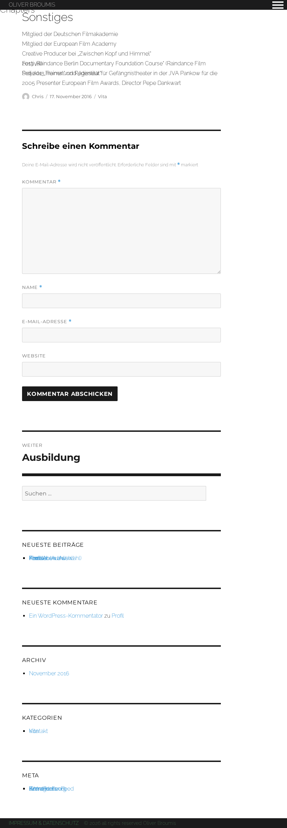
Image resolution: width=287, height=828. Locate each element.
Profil (118, 615)
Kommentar (41, 182)
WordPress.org (47, 788)
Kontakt (38, 731)
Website (34, 355)
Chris (37, 96)
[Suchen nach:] (114, 493)
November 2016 (49, 673)
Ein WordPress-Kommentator (66, 615)
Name (32, 287)
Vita (102, 96)
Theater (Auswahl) (51, 558)
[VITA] (278, 5)
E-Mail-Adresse (47, 322)
